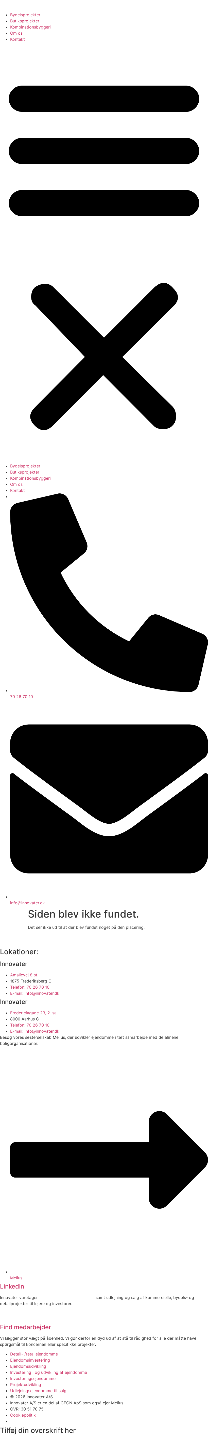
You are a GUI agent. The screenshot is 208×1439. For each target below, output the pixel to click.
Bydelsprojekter (25, 14)
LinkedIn (12, 1286)
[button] (104, 252)
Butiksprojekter (24, 20)
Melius (117, 1402)
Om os (16, 33)
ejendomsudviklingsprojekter (66, 1297)
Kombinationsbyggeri (30, 27)
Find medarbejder (25, 1327)
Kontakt (17, 39)
